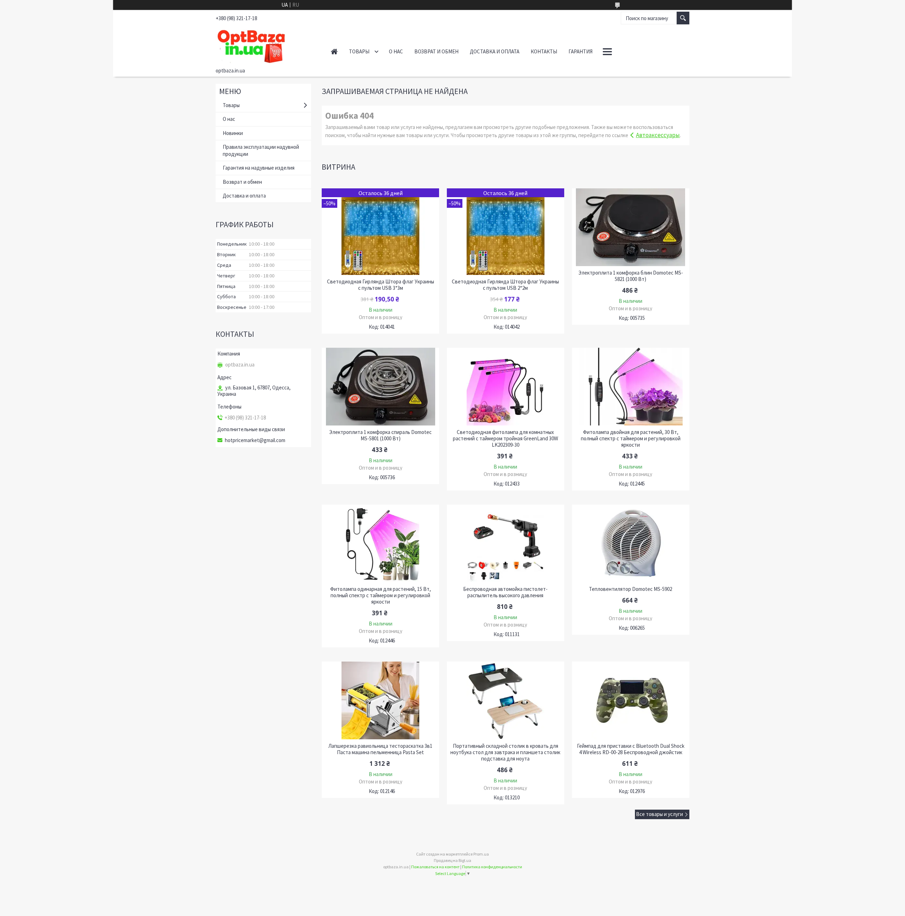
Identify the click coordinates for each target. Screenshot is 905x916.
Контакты (544, 51)
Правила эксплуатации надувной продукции (261, 150)
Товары (359, 51)
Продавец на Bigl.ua (452, 860)
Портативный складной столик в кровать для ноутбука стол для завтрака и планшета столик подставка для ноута (505, 752)
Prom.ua (481, 854)
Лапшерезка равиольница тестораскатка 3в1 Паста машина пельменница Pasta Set (380, 749)
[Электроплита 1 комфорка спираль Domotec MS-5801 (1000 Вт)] (380, 386)
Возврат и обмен (436, 51)
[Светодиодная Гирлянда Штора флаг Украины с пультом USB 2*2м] (505, 231)
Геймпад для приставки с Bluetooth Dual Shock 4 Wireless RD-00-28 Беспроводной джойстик (630, 749)
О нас (396, 51)
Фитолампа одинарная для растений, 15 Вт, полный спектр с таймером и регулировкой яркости (380, 595)
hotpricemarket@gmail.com (255, 440)
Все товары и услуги (659, 814)
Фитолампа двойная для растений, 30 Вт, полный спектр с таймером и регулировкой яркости (631, 438)
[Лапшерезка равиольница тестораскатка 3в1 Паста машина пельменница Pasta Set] (380, 700)
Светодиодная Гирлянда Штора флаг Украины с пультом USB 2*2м (505, 284)
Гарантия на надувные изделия (258, 167)
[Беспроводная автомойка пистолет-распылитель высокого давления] (505, 543)
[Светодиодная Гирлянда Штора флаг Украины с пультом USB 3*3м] (380, 231)
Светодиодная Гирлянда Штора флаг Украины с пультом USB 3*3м (380, 284)
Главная (334, 51)
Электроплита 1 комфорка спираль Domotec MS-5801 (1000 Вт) (380, 435)
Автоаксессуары (658, 135)
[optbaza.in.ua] (265, 45)
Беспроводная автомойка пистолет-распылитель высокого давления (505, 592)
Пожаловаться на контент (435, 866)
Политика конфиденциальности (492, 866)
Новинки (233, 133)
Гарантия (580, 51)
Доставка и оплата (494, 51)
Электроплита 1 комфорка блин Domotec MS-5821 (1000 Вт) (630, 276)
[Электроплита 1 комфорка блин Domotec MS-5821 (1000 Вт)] (630, 227)
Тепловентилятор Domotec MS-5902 (630, 589)
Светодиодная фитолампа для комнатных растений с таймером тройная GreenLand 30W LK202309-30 (505, 438)
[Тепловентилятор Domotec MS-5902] (630, 543)
